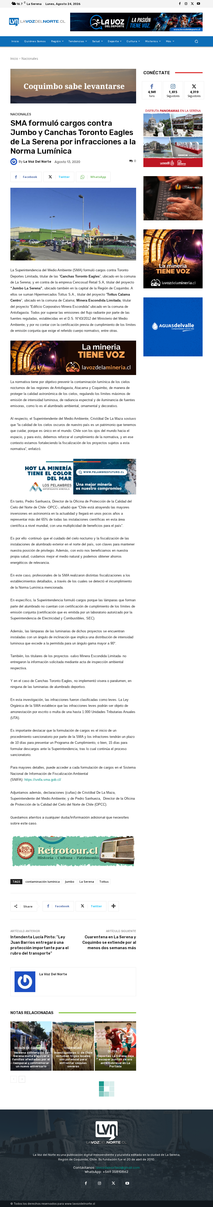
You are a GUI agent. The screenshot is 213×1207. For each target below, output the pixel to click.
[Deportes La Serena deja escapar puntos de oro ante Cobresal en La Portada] (115, 1046)
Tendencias (72, 1048)
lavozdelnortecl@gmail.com (118, 1167)
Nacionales (30, 58)
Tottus (104, 881)
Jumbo (69, 881)
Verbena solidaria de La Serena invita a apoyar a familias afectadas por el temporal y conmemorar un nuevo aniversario (31, 1059)
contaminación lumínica (42, 881)
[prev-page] (13, 1079)
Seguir (173, 85)
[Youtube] (198, 4)
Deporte (115, 1051)
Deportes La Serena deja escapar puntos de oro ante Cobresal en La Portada (115, 1061)
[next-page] (22, 1079)
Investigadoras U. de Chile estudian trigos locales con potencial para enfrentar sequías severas (73, 1059)
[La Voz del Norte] (14, 161)
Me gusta (152, 85)
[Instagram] (186, 4)
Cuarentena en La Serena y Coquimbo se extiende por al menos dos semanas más (109, 942)
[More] (113, 906)
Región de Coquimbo (30, 1048)
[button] (196, 41)
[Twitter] (192, 4)
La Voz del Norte (37, 161)
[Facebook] (180, 4)
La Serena (86, 881)
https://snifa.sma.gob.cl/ (42, 780)
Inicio (14, 58)
